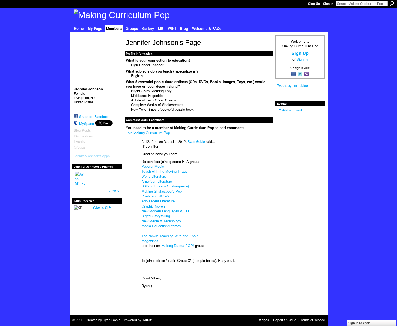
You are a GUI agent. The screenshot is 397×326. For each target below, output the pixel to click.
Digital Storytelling (156, 215)
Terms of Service (312, 319)
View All (114, 190)
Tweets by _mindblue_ (293, 85)
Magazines (150, 240)
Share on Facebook (94, 116)
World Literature (154, 176)
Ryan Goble (196, 141)
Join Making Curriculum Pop (148, 132)
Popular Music (153, 166)
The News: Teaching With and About (170, 235)
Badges (263, 319)
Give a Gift (102, 207)
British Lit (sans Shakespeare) (165, 186)
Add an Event (292, 110)
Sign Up (314, 4)
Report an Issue (284, 319)
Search (392, 3)
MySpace (86, 123)
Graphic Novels (154, 206)
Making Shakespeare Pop (162, 191)
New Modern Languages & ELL (166, 210)
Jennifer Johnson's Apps (92, 155)
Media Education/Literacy (161, 225)
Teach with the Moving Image (164, 171)
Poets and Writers (156, 196)
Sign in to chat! (359, 323)
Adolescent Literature (158, 200)
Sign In (328, 4)
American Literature (157, 181)
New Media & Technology (161, 220)
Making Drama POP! (178, 245)
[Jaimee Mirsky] (81, 178)
